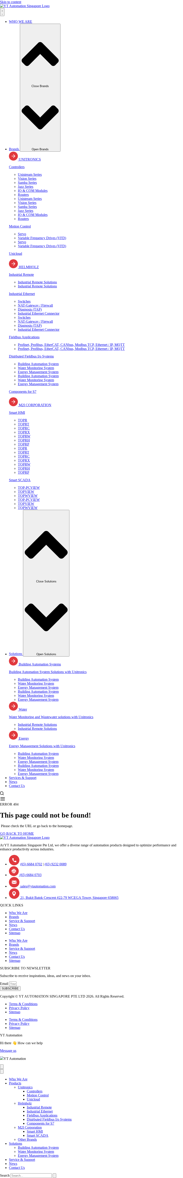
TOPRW (24, 436)
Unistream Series (30, 174)
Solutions (15, 1143)
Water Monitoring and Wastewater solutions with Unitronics (51, 717)
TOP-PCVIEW (29, 488)
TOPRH (24, 440)
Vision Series (27, 178)
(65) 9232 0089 (56, 864)
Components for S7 (22, 391)
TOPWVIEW (27, 496)
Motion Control (20, 226)
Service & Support (22, 921)
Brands (14, 917)
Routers (23, 195)
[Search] (54, 1175)
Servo (22, 234)
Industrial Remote (21, 274)
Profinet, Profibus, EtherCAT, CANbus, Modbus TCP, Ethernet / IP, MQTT (71, 345)
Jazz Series (25, 186)
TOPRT (23, 424)
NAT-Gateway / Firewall (35, 305)
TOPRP (23, 444)
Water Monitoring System (36, 368)
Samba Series (27, 182)
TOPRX (24, 432)
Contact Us (17, 929)
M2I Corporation (30, 1127)
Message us (8, 1050)
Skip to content (10, 2)
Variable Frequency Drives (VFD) (42, 238)
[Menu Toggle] (2, 12)
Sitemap (14, 933)
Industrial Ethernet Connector (38, 313)
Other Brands (27, 1139)
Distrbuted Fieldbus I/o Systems (31, 356)
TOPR (22, 420)
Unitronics (25, 1087)
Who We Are (18, 913)
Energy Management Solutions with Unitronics (42, 746)
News (13, 925)
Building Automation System (38, 364)
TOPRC (24, 428)
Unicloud (15, 253)
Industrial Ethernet (22, 294)
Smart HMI (17, 412)
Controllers (17, 167)
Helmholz (25, 1103)
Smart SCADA (20, 480)
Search (5, 1175)
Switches (24, 301)
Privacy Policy (19, 1008)
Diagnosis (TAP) (30, 309)
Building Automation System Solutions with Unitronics (48, 672)
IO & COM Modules (33, 190)
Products (15, 1083)
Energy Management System (38, 372)
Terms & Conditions (23, 1004)
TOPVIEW (26, 492)
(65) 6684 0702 (31, 864)
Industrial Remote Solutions (37, 282)
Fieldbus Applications (24, 337)
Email (4, 984)
